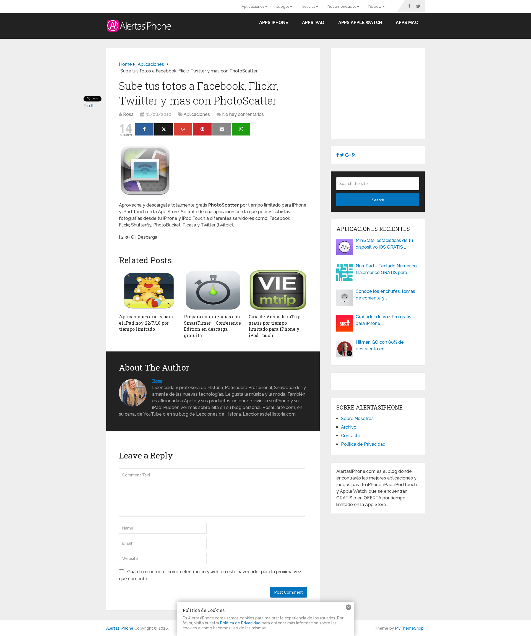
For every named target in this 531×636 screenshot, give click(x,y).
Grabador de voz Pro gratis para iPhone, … (383, 320)
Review (375, 6)
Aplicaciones (253, 6)
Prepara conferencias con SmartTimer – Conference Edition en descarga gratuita (212, 326)
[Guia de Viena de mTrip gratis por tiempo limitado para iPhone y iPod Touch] (278, 290)
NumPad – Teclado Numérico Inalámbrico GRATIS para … (386, 269)
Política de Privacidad (363, 444)
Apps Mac (407, 22)
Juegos (283, 6)
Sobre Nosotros (357, 418)
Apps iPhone (273, 22)
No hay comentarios (243, 114)
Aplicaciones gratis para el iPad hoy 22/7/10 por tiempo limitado (146, 323)
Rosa (128, 114)
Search (378, 200)
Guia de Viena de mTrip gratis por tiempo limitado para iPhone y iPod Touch (274, 326)
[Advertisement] (382, 92)
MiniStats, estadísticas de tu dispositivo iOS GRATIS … (384, 244)
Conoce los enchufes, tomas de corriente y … (385, 295)
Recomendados (342, 6)
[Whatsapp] (241, 129)
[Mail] (221, 129)
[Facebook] (144, 129)
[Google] (183, 129)
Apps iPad (313, 22)
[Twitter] (163, 129)
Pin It (89, 105)
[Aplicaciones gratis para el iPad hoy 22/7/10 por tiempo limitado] (148, 290)
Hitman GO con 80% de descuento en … (380, 345)
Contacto (350, 435)
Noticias (308, 6)
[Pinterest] (202, 129)
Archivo (348, 427)
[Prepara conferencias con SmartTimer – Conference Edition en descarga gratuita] (213, 290)
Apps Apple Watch (360, 22)
